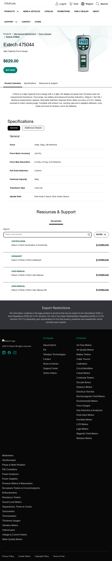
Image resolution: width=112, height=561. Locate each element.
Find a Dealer (81, 12)
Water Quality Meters (12, 539)
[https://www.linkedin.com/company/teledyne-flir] (3, 352)
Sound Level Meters (12, 502)
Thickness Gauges (11, 521)
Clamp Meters (83, 373)
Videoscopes (8, 530)
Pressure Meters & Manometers (17, 483)
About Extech (49, 345)
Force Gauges (45, 34)
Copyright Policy (42, 556)
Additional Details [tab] (33, 128)
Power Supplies (10, 479)
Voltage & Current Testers (14, 534)
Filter (99, 235)
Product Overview (13, 83)
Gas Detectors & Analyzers (89, 410)
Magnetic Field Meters (87, 433)
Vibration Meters (10, 525)
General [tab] (14, 128)
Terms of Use (59, 556)
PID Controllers (9, 469)
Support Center (50, 368)
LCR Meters (82, 424)
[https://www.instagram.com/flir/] (14, 352)
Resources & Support (48, 83)
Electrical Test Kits (85, 392)
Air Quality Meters (85, 350)
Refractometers (9, 493)
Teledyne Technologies (54, 354)
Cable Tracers (83, 359)
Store (38, 22)
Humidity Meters (84, 419)
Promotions (63, 12)
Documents (56, 221)
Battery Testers (83, 354)
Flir (44, 350)
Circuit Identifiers (84, 368)
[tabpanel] (56, 167)
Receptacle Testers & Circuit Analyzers (21, 488)
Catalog (49, 12)
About (96, 12)
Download (103, 245)
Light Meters (82, 429)
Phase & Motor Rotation (13, 465)
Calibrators (81, 364)
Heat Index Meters (85, 415)
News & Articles (31, 12)
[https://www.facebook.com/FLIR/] (9, 352)
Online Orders (50, 373)
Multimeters (7, 455)
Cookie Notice (24, 556)
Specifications (30, 83)
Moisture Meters (84, 438)
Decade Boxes (83, 382)
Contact (26, 22)
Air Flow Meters (84, 345)
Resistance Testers (11, 497)
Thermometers (9, 516)
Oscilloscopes (9, 460)
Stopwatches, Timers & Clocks (17, 507)
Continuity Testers (85, 378)
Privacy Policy (8, 556)
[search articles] (89, 234)
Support (8, 22)
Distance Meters (84, 387)
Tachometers (8, 511)
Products (9, 12)
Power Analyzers (10, 474)
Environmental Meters (87, 401)
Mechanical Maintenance (25, 34)
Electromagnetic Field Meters (90, 396)
